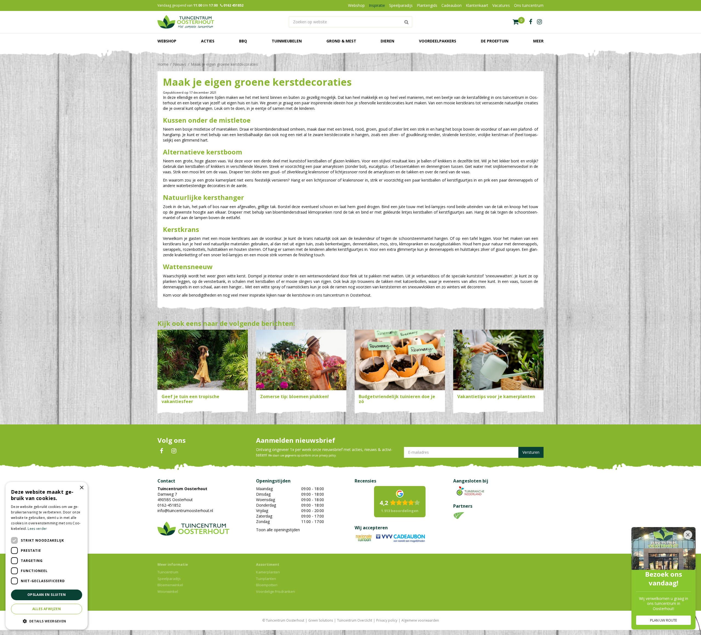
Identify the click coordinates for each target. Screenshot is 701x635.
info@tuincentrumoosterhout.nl (185, 510)
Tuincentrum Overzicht (354, 620)
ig (539, 22)
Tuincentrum (167, 572)
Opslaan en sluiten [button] (46, 594)
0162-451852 (169, 505)
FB (161, 451)
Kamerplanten (268, 572)
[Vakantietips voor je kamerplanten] (498, 360)
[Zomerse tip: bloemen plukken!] (301, 360)
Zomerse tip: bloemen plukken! (294, 396)
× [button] (81, 488)
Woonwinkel (167, 591)
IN (174, 451)
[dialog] (46, 556)
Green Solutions (320, 620)
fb (530, 22)
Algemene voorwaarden (420, 620)
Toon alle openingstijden (278, 529)
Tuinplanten (266, 578)
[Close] (687, 534)
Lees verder (37, 528)
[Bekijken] (519, 22)
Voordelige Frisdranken (275, 591)
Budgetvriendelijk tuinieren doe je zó (397, 398)
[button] (46, 621)
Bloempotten (266, 584)
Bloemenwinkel (170, 584)
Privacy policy (386, 620)
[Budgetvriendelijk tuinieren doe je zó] (400, 360)
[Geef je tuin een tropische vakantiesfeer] (202, 360)
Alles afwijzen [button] (46, 609)
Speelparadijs (169, 578)
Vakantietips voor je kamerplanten (496, 396)
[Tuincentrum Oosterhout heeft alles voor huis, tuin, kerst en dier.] (185, 22)
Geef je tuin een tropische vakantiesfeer (190, 398)
